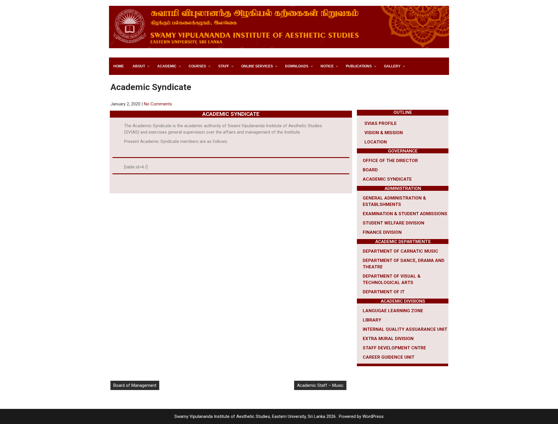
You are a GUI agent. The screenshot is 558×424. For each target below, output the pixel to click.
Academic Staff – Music (320, 385)
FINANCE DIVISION (382, 232)
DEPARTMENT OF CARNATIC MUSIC (400, 251)
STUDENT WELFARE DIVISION (393, 223)
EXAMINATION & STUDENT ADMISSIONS (405, 213)
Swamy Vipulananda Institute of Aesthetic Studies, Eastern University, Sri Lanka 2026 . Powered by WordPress (279, 416)
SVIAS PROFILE (380, 123)
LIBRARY (372, 320)
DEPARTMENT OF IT (384, 291)
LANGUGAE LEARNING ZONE (393, 310)
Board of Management (134, 385)
